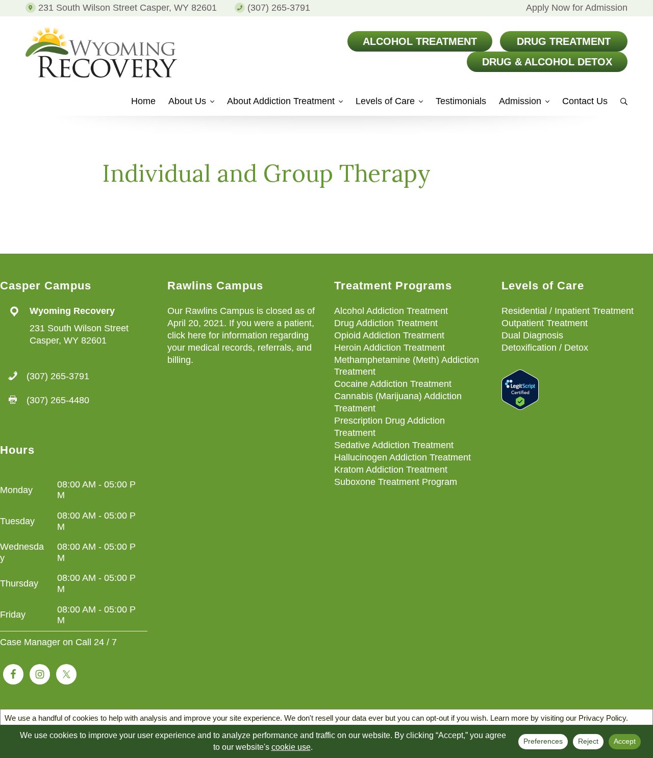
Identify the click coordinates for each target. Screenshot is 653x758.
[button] (618, 104)
